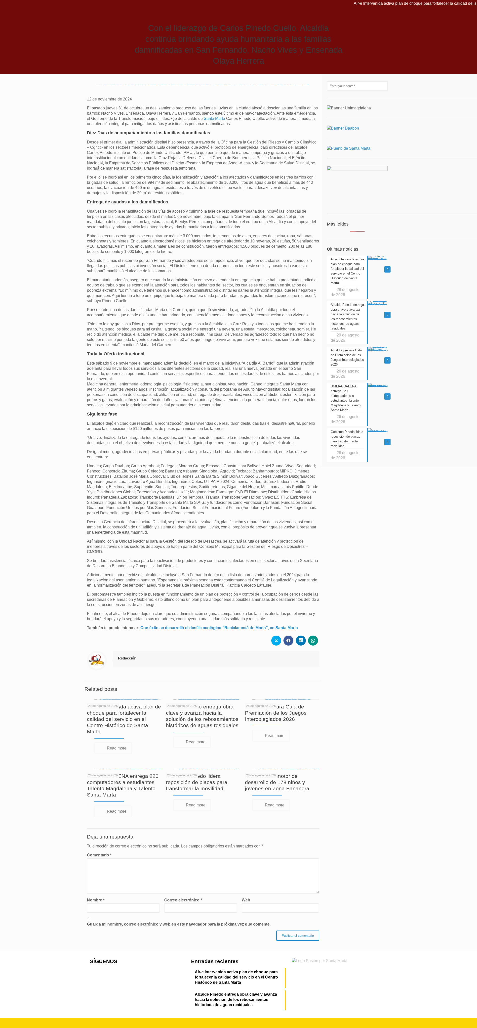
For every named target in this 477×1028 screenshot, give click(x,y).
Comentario (99, 855)
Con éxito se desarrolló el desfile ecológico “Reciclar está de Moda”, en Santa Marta (219, 628)
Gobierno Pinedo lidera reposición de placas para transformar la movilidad (196, 782)
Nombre (96, 900)
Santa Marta (214, 118)
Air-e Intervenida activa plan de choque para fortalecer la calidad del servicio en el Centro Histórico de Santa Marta (124, 719)
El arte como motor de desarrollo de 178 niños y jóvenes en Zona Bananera (277, 782)
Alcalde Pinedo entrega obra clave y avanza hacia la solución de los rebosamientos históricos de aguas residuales (236, 999)
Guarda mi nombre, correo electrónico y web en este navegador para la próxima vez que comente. (179, 924)
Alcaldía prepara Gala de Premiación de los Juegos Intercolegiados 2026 (276, 713)
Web (246, 900)
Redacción (127, 658)
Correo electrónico (183, 900)
